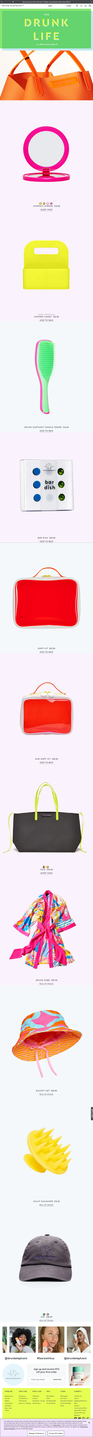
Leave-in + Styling (25, 1403)
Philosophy (64, 1396)
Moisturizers (9, 1396)
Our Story (63, 1398)
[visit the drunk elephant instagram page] (46, 1339)
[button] (46, 2)
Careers (77, 1406)
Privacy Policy (56, 1425)
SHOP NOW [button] (46, 209)
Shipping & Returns (80, 1401)
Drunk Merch (50, 1403)
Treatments (23, 1401)
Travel (7, 1410)
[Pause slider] (13, 2)
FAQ (75, 1403)
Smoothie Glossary (66, 1401)
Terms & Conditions (9, 1429)
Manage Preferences (36, 1433)
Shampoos (22, 1396)
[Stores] (77, 6)
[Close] (89, 1422)
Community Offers (80, 1408)
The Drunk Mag (65, 1403)
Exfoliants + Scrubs (39, 1401)
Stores (76, 1398)
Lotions (35, 1398)
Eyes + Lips (8, 1408)
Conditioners (23, 1398)
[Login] (85, 6)
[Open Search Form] (81, 6)
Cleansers (8, 1406)
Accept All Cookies (56, 1433)
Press (62, 1406)
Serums (7, 1398)
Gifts (48, 1398)
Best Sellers (50, 1396)
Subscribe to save (80, 1410)
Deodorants (37, 1403)
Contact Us (78, 1396)
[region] (46, 1428)
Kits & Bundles (51, 1401)
